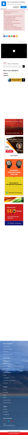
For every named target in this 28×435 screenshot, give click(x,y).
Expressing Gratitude (8, 354)
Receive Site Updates (14, 433)
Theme (9, 63)
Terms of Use (6, 366)
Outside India (6, 414)
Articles (5, 375)
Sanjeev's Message (7, 349)
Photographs (6, 377)
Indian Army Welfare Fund (9, 380)
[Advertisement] (14, 285)
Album (4, 63)
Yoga (4, 394)
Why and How (6, 346)
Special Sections (7, 402)
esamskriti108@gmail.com (9, 425)
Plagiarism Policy (7, 360)
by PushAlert (4, 8)
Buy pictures (6, 368)
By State (5, 409)
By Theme (5, 411)
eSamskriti (5, 383)
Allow (23, 7)
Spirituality (5, 392)
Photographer (15, 63)
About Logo (5, 351)
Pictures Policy (6, 363)
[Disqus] (14, 101)
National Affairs (6, 400)
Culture (5, 389)
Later (16, 7)
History (4, 397)
